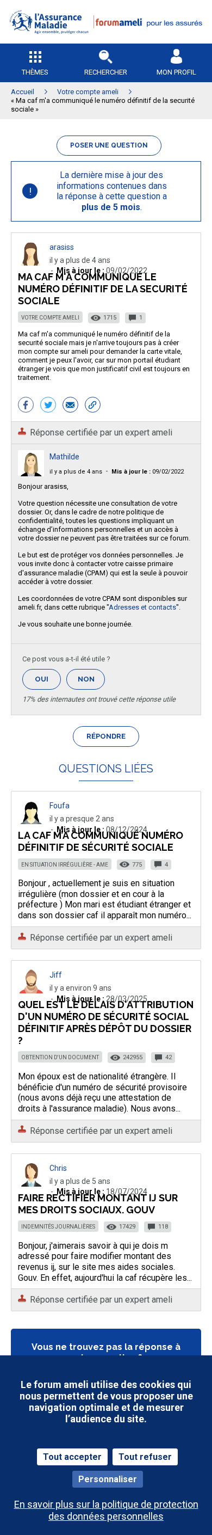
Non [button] (91, 682)
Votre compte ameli (50, 318)
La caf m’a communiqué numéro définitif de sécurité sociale (100, 841)
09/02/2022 (147, 471)
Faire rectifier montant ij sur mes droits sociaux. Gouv (98, 1203)
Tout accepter (72, 1457)
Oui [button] (48, 679)
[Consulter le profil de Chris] (31, 1183)
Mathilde (64, 456)
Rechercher (105, 72)
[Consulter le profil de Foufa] (31, 821)
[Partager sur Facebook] (26, 406)
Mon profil (176, 72)
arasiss (61, 247)
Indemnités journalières (58, 1227)
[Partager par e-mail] (70, 406)
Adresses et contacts (142, 607)
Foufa (59, 805)
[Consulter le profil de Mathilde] (31, 473)
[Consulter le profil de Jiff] (31, 990)
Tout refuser (145, 1457)
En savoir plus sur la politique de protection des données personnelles (106, 1510)
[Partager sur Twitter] (48, 406)
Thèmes (35, 72)
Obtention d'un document (60, 1057)
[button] (106, 41)
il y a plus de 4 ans (75, 471)
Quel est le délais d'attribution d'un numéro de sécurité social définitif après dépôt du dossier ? (106, 1022)
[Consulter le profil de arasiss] (31, 262)
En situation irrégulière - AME (64, 865)
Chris (58, 1168)
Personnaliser (107, 1479)
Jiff (55, 975)
